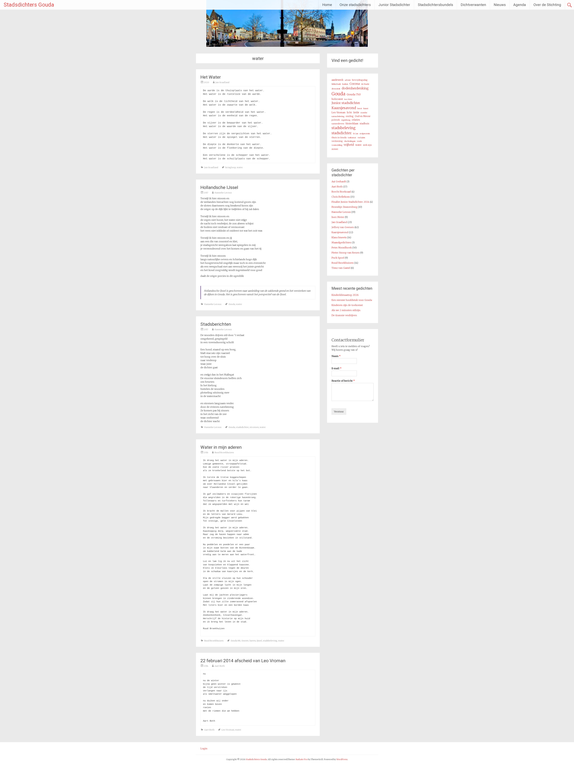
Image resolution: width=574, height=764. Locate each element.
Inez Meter (348, 99)
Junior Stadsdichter (394, 5)
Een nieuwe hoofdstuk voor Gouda (352, 300)
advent (348, 80)
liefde (356, 112)
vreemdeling (337, 145)
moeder (364, 113)
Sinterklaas (351, 123)
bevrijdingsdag (360, 80)
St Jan (355, 133)
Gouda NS (236, 640)
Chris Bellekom (341, 196)
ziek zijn (367, 145)
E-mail (336, 368)
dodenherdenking (355, 88)
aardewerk (337, 79)
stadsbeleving (270, 640)
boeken (345, 84)
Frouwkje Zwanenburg (344, 206)
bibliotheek (336, 84)
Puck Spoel (338, 257)
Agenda (519, 5)
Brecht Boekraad (341, 191)
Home (327, 5)
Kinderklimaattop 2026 (345, 294)
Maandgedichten (341, 242)
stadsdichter (242, 427)
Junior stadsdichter (346, 103)
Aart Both (220, 666)
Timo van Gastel (341, 267)
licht (349, 112)
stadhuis (364, 123)
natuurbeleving (338, 116)
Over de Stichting (547, 5)
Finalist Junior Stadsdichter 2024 (350, 201)
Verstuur (339, 411)
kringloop (230, 167)
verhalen (361, 137)
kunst (365, 108)
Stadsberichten (215, 324)
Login (203, 748)
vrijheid (349, 144)
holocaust (337, 98)
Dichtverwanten (473, 5)
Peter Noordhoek (342, 247)
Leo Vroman (228, 729)
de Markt (365, 84)
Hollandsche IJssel (219, 187)
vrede (359, 141)
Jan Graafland (222, 82)
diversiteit (336, 89)
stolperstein (364, 133)
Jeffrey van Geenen (343, 227)
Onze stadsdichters (355, 5)
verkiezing (337, 141)
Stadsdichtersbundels (435, 5)
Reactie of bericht (343, 380)
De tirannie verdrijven (344, 315)
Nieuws (500, 5)
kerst (359, 108)
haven (252, 640)
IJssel (259, 640)
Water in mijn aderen (221, 447)
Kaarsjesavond (344, 108)
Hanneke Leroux (223, 192)
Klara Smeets (339, 237)
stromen (254, 427)
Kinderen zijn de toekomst (347, 305)
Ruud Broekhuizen (224, 452)
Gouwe (245, 640)
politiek (336, 120)
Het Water (210, 77)
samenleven (338, 123)
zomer (335, 149)
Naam (336, 356)
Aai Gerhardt (339, 181)
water (240, 167)
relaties (356, 119)
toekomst (352, 137)
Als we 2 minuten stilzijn (346, 310)
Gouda (232, 304)
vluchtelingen (349, 141)
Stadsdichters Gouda (29, 5)
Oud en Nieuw (362, 116)
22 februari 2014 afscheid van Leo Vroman (243, 660)
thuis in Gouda (339, 137)
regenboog (345, 120)
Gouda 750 (354, 94)
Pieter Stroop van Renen (346, 252)
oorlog (350, 116)
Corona (354, 84)
